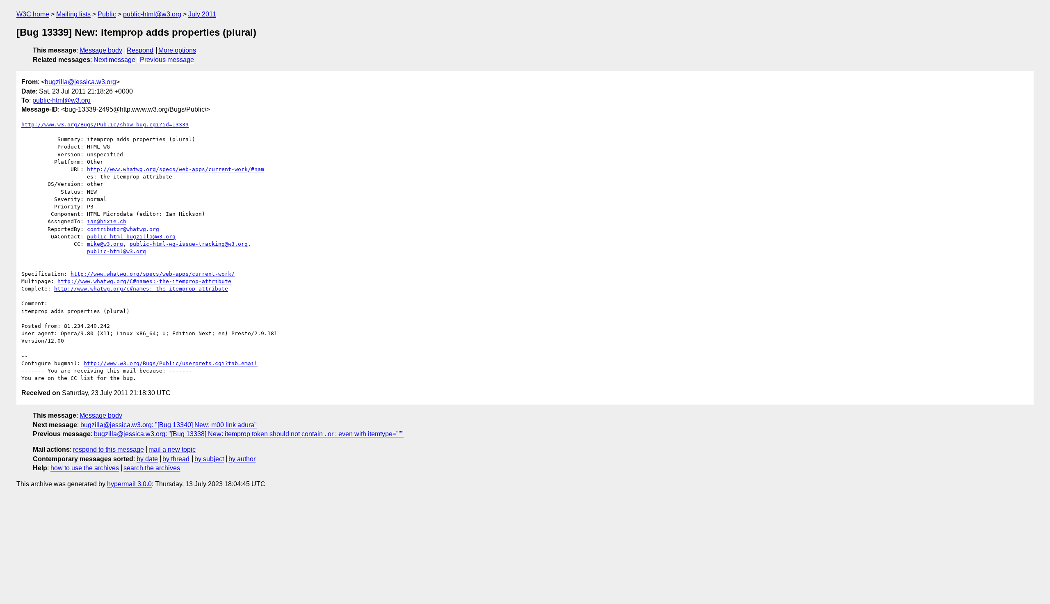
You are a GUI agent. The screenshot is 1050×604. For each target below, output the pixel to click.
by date (147, 458)
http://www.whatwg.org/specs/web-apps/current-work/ (153, 274)
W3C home (32, 14)
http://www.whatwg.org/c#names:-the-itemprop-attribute (141, 289)
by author (242, 458)
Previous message (167, 59)
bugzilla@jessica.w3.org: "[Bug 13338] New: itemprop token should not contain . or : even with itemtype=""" (249, 433)
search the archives (151, 467)
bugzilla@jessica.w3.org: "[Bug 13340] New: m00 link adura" (168, 424)
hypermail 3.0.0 (129, 483)
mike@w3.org (105, 244)
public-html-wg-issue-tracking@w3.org (189, 244)
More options (177, 50)
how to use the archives (84, 467)
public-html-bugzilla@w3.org (131, 236)
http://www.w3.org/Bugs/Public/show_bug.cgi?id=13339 (105, 124)
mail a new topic (172, 449)
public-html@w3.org (152, 14)
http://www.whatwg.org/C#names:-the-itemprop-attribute (144, 281)
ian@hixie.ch (106, 221)
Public (107, 14)
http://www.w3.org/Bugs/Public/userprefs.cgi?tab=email (171, 363)
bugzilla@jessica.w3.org (80, 81)
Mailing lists (73, 14)
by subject (209, 458)
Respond (140, 50)
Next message (114, 59)
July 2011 (202, 14)
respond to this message (108, 449)
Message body (101, 50)
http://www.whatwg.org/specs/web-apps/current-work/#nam (175, 169)
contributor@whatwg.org (123, 229)
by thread (175, 458)
